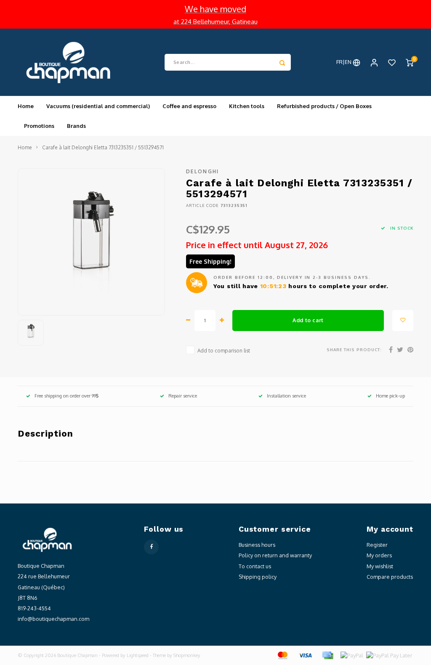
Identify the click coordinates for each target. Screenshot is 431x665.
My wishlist (380, 566)
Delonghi (202, 171)
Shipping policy (258, 576)
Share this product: (354, 349)
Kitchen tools (246, 106)
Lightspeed (138, 655)
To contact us (255, 566)
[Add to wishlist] (402, 320)
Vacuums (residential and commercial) (98, 106)
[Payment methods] (282, 655)
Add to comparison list (223, 350)
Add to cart (308, 320)
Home (26, 106)
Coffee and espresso (189, 106)
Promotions (39, 125)
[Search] (282, 62)
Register (377, 544)
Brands (76, 125)
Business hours (257, 544)
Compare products (390, 576)
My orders (379, 555)
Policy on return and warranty (275, 555)
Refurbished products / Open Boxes (324, 106)
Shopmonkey (186, 655)
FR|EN (344, 61)
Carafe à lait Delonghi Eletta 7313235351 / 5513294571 (103, 147)
